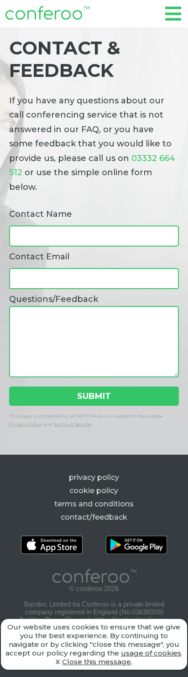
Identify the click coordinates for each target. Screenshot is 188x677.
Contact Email (39, 257)
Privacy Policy (25, 424)
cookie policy (93, 490)
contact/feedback (94, 517)
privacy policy (94, 477)
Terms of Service (72, 424)
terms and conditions (94, 504)
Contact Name (40, 214)
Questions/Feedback (53, 299)
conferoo (47, 14)
